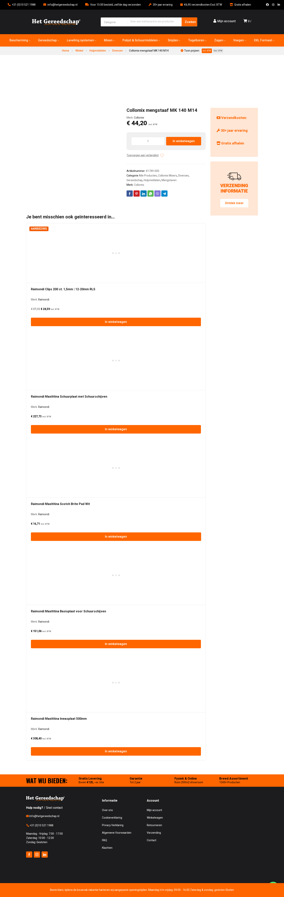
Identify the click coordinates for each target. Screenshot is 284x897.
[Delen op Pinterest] (136, 193)
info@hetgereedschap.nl (62, 5)
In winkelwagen (184, 141)
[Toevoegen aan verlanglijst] (162, 155)
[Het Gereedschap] (56, 22)
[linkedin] (45, 854)
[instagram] (37, 854)
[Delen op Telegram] (164, 193)
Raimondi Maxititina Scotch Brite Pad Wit (60, 504)
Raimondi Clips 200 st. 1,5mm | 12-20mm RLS (63, 289)
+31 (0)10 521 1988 (24, 5)
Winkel (79, 51)
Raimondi (43, 300)
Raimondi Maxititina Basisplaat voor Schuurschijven (68, 611)
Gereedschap (135, 180)
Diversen (117, 51)
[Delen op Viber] (157, 193)
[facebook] (29, 854)
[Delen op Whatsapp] (150, 193)
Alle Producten (148, 176)
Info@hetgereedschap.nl (44, 816)
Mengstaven (169, 180)
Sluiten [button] (229, 890)
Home (65, 51)
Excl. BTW (218, 50)
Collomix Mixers (167, 176)
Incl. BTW (207, 50)
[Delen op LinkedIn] (143, 193)
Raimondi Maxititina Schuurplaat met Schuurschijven (69, 396)
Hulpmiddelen (97, 51)
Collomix (139, 118)
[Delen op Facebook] (130, 193)
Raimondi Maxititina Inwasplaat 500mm (59, 718)
